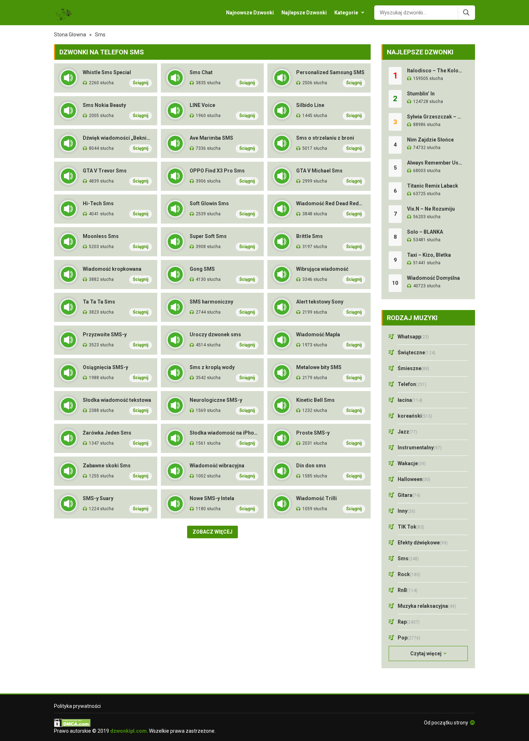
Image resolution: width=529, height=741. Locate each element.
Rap (409, 622)
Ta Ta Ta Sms (99, 302)
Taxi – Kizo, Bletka (429, 255)
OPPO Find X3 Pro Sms (217, 171)
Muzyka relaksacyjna (427, 606)
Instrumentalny (420, 447)
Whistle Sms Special (107, 72)
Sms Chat (201, 72)
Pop (409, 638)
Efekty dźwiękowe (423, 542)
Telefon (412, 384)
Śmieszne (413, 368)
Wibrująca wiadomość (322, 269)
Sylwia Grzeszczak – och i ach (435, 117)
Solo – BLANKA (425, 232)
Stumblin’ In (421, 93)
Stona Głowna (70, 34)
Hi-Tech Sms (98, 203)
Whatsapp (413, 337)
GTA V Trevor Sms (105, 171)
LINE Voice (202, 105)
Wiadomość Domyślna (433, 278)
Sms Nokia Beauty (104, 105)
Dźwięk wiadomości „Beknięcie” (117, 138)
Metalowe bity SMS (319, 367)
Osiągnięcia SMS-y (105, 367)
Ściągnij (140, 82)
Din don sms (311, 465)
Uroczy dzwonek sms (215, 334)
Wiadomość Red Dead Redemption (330, 203)
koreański (415, 416)
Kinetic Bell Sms (315, 400)
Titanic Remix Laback (432, 186)
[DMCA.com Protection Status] (135, 723)
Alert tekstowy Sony (319, 302)
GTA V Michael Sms (319, 171)
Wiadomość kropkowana (112, 269)
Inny (406, 511)
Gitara (409, 495)
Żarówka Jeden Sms (107, 433)
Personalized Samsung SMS (330, 72)
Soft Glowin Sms (209, 203)
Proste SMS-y (313, 433)
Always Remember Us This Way (435, 163)
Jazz (407, 432)
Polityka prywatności (77, 706)
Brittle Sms (309, 236)
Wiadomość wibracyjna (217, 465)
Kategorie (346, 12)
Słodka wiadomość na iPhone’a (224, 433)
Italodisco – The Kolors (435, 70)
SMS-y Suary (98, 498)
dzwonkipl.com (128, 731)
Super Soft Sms (208, 236)
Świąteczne (416, 352)
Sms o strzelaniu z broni (325, 138)
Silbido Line (310, 105)
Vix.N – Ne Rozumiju (431, 209)
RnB (407, 590)
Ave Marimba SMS (211, 138)
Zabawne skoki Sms (107, 465)
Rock (409, 574)
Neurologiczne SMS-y (216, 400)
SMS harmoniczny (211, 302)
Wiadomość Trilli (316, 498)
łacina (410, 400)
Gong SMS (202, 269)
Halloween (414, 479)
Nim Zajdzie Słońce (430, 140)
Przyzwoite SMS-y (105, 334)
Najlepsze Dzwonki (304, 12)
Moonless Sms (101, 236)
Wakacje (412, 463)
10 (395, 283)
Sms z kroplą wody (212, 367)
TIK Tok (411, 527)
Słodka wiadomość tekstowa (117, 400)
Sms (408, 558)
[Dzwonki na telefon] (63, 13)
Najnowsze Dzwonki (250, 12)
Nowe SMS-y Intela (212, 498)
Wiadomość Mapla (318, 334)
